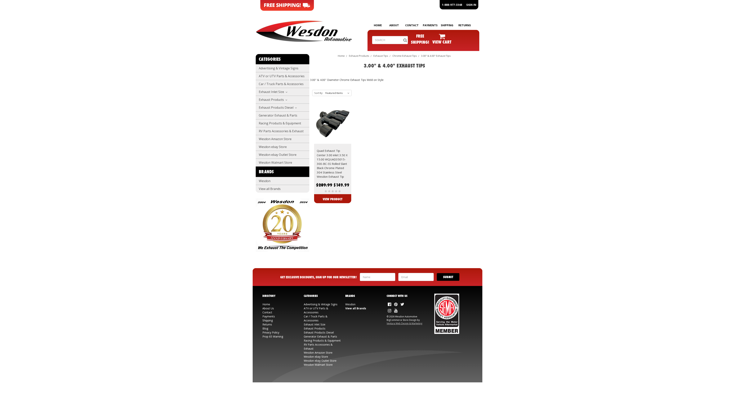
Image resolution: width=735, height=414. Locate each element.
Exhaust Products (272, 100)
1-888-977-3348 (452, 5)
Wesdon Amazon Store (275, 139)
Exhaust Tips (380, 56)
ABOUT (394, 25)
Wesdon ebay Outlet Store (277, 155)
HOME (378, 25)
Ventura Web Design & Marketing (404, 323)
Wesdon (264, 181)
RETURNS (464, 25)
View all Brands (270, 189)
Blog (265, 328)
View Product (332, 199)
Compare (331, 128)
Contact (267, 312)
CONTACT (412, 25)
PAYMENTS (430, 25)
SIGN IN (471, 5)
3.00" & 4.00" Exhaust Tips (436, 56)
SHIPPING (447, 25)
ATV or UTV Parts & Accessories (282, 76)
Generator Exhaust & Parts (278, 115)
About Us (268, 308)
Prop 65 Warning (272, 336)
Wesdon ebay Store (273, 147)
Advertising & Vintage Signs (278, 68)
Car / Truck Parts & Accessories (281, 84)
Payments (268, 316)
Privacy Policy (270, 332)
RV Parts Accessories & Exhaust (281, 131)
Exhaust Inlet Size (272, 92)
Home (341, 56)
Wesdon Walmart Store (275, 162)
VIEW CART (441, 42)
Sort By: (318, 93)
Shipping (267, 320)
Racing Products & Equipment (280, 123)
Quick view (332, 121)
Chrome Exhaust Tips (404, 56)
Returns (267, 324)
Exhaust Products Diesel (276, 107)
